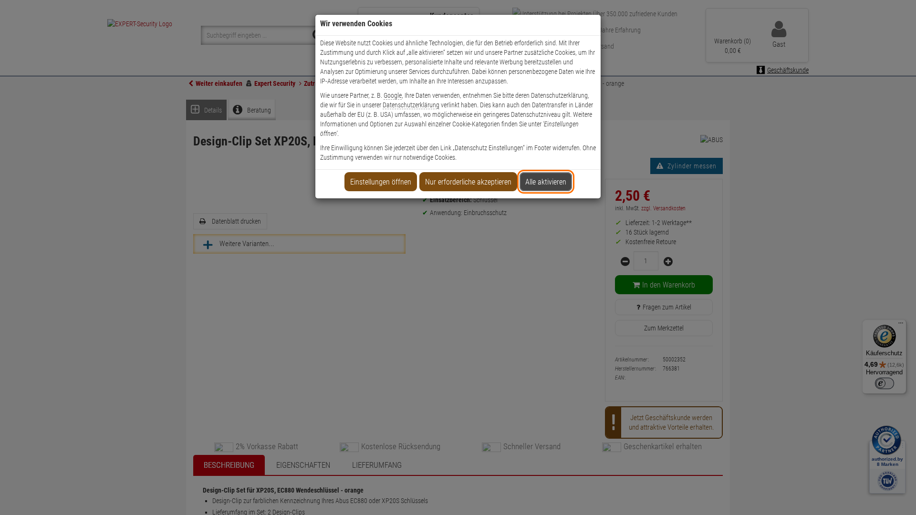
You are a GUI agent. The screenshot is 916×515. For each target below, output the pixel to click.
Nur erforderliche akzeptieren (468, 181)
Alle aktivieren (545, 181)
